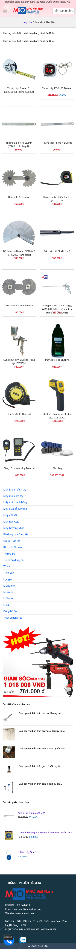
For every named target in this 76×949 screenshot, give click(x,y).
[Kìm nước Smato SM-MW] (9, 816)
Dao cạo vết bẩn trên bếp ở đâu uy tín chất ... (43, 748)
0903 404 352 (39, 946)
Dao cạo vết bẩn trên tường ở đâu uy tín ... (42, 731)
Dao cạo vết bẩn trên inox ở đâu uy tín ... (41, 713)
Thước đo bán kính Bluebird (19, 305)
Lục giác (8, 579)
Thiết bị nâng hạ (12, 617)
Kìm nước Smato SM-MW (31, 813)
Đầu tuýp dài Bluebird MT (57, 251)
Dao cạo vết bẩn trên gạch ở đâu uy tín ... (41, 766)
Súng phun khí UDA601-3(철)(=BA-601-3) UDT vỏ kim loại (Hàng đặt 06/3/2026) (57, 309)
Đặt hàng (57, 468)
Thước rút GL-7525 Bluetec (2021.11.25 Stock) (57, 200)
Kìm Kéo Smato (12, 547)
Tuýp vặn (8, 572)
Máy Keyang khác (13, 527)
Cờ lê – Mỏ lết (11, 540)
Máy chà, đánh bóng (15, 502)
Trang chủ (26, 22)
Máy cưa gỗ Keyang (15, 508)
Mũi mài (8, 592)
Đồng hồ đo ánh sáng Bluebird (19, 468)
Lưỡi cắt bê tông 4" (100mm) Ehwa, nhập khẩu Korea (45, 832)
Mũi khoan (9, 585)
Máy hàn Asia (11, 521)
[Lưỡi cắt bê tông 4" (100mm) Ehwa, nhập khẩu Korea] (9, 835)
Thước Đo (9, 553)
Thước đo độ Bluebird (19, 197)
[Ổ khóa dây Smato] (9, 855)
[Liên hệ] (8, 937)
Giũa (6, 604)
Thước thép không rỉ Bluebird (57, 142)
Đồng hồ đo (10, 611)
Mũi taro (8, 598)
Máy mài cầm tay (13, 495)
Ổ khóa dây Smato (27, 852)
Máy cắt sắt (10, 515)
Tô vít (6, 566)
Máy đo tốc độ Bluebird (57, 359)
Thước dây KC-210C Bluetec (57, 88)
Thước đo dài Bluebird (19, 414)
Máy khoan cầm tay (14, 489)
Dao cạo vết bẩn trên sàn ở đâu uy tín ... (41, 783)
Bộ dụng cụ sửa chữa (15, 534)
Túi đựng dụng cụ (13, 560)
